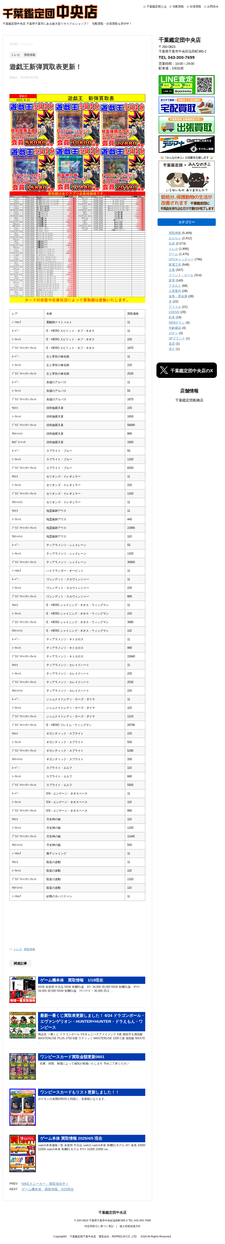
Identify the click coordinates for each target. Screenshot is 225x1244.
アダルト (175, 285)
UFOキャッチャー (181, 259)
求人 (172, 349)
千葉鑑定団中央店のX (192, 370)
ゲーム (173, 254)
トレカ (17, 949)
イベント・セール (181, 275)
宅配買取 (178, 6)
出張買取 (195, 6)
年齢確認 (175, 328)
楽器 (172, 343)
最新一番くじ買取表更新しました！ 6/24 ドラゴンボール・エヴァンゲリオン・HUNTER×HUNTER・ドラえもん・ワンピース (92, 1021)
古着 (172, 270)
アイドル (175, 306)
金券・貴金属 (178, 296)
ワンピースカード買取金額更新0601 (72, 1057)
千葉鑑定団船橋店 (189, 400)
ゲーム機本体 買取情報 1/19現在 (71, 980)
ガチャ (173, 333)
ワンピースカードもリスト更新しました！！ (79, 1092)
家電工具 (175, 264)
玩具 (172, 243)
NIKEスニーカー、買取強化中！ (45, 1184)
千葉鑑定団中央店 (112, 1212)
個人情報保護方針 (130, 1226)
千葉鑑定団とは (157, 6)
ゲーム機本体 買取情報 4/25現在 (48, 1189)
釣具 (172, 317)
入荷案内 (175, 291)
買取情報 (29, 949)
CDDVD (174, 312)
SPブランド (177, 338)
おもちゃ (175, 238)
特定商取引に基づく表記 (99, 1226)
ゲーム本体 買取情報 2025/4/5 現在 (71, 1138)
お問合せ (213, 6)
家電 (172, 280)
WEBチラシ (177, 322)
